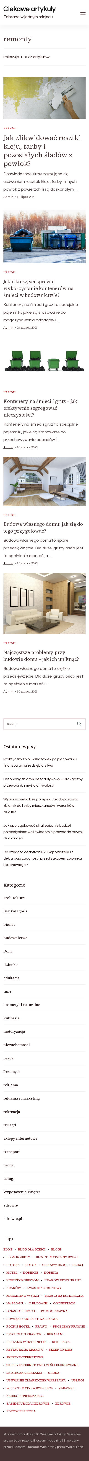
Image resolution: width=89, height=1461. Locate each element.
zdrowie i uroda (21, 1411)
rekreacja (11, 1111)
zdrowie (10, 1205)
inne (7, 991)
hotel (11, 1272)
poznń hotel (18, 1326)
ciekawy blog (54, 1265)
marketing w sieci (22, 1295)
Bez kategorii (15, 911)
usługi (9, 128)
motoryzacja (14, 1031)
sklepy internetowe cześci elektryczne (42, 1365)
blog (7, 1249)
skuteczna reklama (24, 1372)
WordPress (74, 1447)
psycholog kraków (23, 1334)
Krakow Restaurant (62, 1280)
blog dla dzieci (31, 1249)
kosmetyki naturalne (21, 1004)
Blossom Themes (25, 1447)
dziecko (10, 964)
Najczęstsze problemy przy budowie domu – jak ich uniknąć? (41, 655)
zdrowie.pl (12, 1218)
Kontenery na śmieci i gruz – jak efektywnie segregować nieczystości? (40, 408)
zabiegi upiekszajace (25, 1396)
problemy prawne (69, 1326)
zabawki (66, 1388)
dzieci (77, 1265)
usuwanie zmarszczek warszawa (36, 1380)
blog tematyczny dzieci (57, 1257)
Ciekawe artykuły (29, 8)
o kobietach (64, 1303)
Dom (7, 951)
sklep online (60, 1349)
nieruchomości (16, 1044)
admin (8, 197)
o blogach (38, 1303)
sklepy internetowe (20, 1138)
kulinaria (11, 1017)
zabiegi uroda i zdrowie (28, 1403)
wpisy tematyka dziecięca (29, 1388)
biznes (9, 924)
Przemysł (11, 1071)
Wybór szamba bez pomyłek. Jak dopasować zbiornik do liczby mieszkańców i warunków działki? (41, 805)
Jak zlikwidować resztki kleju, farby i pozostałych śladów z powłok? (42, 150)
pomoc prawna (54, 1311)
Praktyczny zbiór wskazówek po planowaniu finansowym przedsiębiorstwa (40, 762)
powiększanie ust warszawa (32, 1318)
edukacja (11, 977)
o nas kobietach (20, 1311)
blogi (56, 1249)
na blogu (14, 1303)
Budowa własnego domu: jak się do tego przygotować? (43, 527)
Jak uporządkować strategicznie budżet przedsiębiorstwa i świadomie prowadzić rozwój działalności (43, 832)
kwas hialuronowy (44, 1288)
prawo (41, 1326)
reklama (10, 1084)
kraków (13, 1288)
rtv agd (9, 1124)
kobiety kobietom (22, 1280)
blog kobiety (18, 1257)
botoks (13, 1265)
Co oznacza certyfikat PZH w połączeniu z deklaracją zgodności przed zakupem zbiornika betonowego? (42, 858)
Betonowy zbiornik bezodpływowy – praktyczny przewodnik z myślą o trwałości (43, 782)
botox (31, 1265)
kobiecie (30, 1272)
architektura (14, 897)
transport (11, 1151)
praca (8, 1058)
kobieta (51, 1272)
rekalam (55, 1334)
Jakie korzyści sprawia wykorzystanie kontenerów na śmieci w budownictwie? (38, 288)
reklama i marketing (21, 1098)
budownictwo (15, 937)
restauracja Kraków (24, 1349)
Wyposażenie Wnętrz (21, 1191)
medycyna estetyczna (64, 1295)
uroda (8, 1165)
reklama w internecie (26, 1342)
